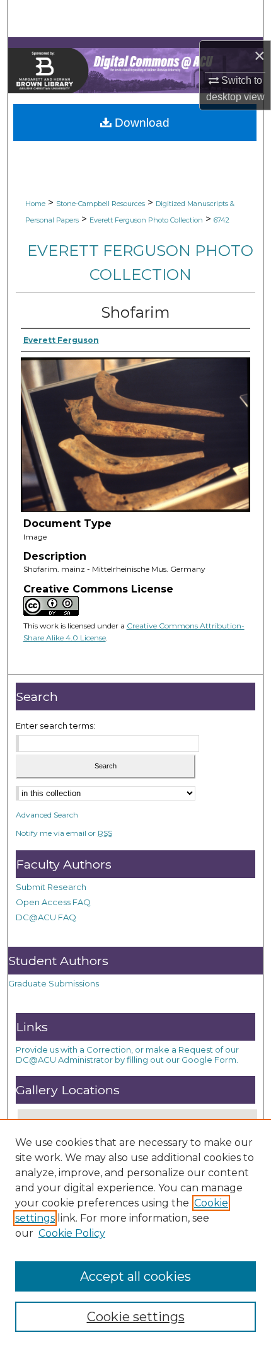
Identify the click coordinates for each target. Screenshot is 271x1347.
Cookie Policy (71, 1233)
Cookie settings (136, 1316)
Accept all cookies (135, 1276)
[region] (135, 1233)
